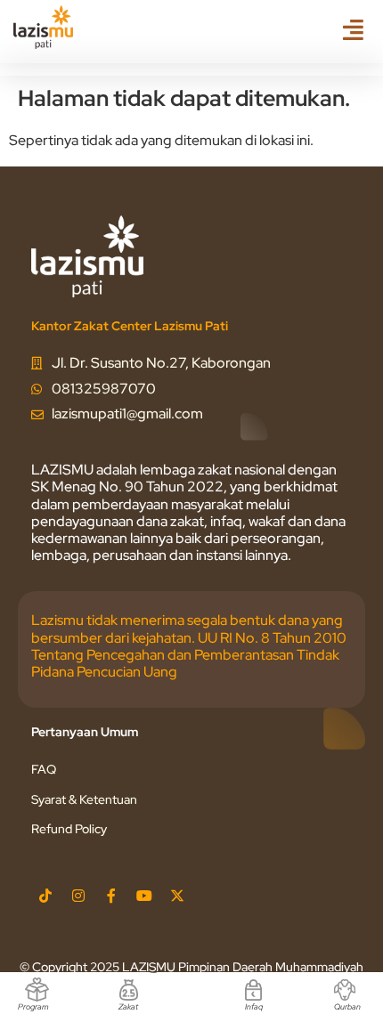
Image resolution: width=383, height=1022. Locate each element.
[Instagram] (78, 895)
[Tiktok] (45, 895)
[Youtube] (144, 895)
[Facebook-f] (111, 895)
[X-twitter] (177, 895)
